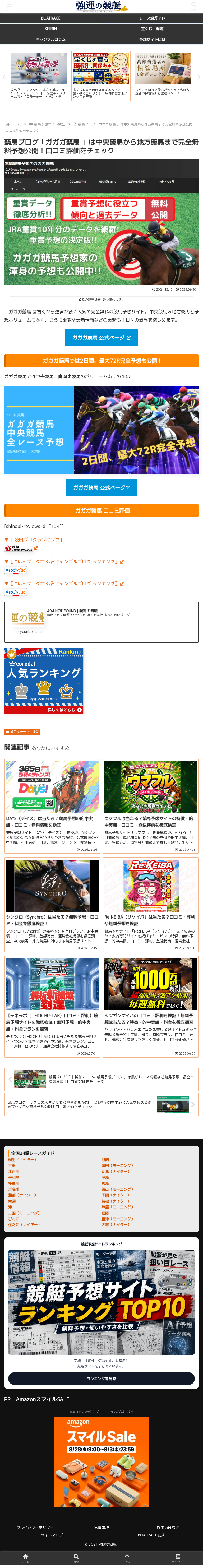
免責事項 (101, 1527)
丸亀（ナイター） (116, 1171)
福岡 (105, 1212)
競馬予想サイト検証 (24, 732)
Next (199, 77)
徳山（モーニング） (118, 1189)
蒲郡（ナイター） (23, 1195)
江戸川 (13, 1171)
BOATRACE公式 (151, 1535)
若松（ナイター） (116, 1201)
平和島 (13, 1177)
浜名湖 (13, 1189)
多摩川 (13, 1183)
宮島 (105, 1183)
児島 (105, 1177)
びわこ (13, 1218)
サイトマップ (52, 1535)
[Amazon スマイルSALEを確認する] (101, 1462)
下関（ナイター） (116, 1195)
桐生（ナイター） (23, 1159)
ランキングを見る (101, 1378)
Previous (4, 77)
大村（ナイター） (116, 1224)
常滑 (12, 1201)
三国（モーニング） (24, 1212)
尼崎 (105, 1159)
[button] (187, 1033)
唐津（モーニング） (118, 1218)
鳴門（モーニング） (118, 1165)
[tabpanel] (38, 76)
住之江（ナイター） (24, 1224)
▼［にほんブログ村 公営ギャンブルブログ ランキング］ (61, 561)
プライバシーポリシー (35, 1527)
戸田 (12, 1165)
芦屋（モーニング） (118, 1206)
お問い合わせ (168, 1527)
